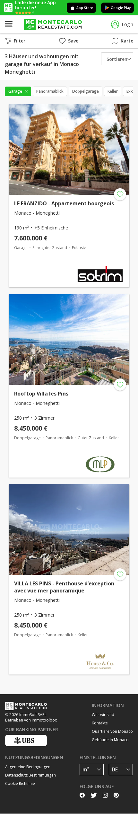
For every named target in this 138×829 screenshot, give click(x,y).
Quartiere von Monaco (112, 731)
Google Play (121, 7)
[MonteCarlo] (53, 25)
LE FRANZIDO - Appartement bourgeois (64, 203)
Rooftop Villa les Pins (41, 393)
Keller (113, 91)
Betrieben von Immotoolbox (31, 720)
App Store (84, 7)
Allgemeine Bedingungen (27, 766)
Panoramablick (50, 91)
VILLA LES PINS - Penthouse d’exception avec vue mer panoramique (64, 587)
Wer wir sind (103, 714)
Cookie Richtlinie (20, 783)
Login (127, 24)
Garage (15, 91)
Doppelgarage (85, 91)
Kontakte (100, 723)
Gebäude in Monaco (110, 739)
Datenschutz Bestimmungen (30, 775)
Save (73, 41)
